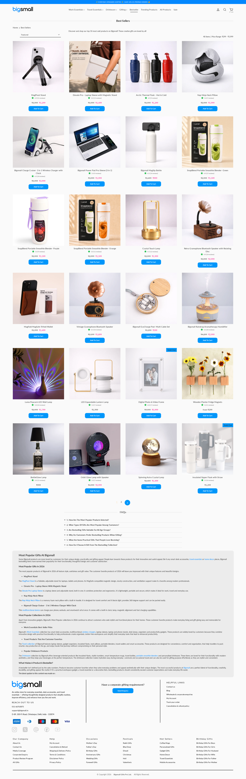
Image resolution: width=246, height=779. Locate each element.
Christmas (127, 754)
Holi (124, 758)
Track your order (173, 702)
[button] (33, 98)
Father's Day (91, 747)
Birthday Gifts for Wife (205, 754)
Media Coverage (19, 751)
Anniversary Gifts (93, 754)
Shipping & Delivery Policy (60, 751)
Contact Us (17, 747)
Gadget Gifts (165, 751)
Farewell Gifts (91, 762)
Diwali (125, 751)
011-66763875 (18, 706)
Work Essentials (76, 9)
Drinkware (111, 9)
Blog (168, 690)
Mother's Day (91, 743)
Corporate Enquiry (20, 754)
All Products (165, 9)
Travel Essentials (94, 9)
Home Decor (165, 754)
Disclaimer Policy (57, 758)
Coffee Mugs (165, 743)
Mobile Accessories (167, 762)
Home (15, 27)
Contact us (170, 687)
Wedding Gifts (92, 758)
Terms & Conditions (57, 754)
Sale (175, 9)
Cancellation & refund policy (177, 706)
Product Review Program (23, 758)
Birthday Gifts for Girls (205, 747)
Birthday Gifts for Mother (206, 762)
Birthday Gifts (91, 751)
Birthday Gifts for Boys (205, 743)
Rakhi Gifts (127, 743)
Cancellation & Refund (59, 747)
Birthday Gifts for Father (206, 758)
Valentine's (127, 762)
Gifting (122, 9)
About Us (16, 743)
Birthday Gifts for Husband (207, 751)
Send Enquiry (123, 691)
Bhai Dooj (127, 747)
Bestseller (134, 9)
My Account (171, 698)
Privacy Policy (55, 762)
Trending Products (149, 9)
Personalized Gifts (167, 747)
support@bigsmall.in (20, 710)
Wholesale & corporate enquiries (179, 694)
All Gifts (16, 762)
